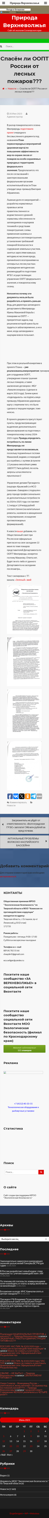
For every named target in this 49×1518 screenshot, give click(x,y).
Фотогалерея (6, 1494)
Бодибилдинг (16, 1513)
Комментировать (18, 802)
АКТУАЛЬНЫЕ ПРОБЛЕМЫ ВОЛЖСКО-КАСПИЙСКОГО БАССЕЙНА (23, 842)
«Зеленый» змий (23, 579)
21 (17, 1446)
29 (24, 1451)
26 (3, 1451)
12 (3, 1441)
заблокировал (24, 1049)
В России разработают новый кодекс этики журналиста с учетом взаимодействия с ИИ (21, 1272)
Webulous (34, 1513)
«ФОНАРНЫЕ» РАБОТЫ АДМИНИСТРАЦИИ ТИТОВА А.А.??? (23, 1339)
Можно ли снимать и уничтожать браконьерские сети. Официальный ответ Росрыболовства (20, 1352)
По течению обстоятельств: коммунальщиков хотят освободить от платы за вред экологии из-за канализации (24, 1283)
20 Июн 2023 (15, 113)
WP (26, 1513)
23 (31, 1446)
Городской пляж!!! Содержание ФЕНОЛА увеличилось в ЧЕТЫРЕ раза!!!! (23, 1392)
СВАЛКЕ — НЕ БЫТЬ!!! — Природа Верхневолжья (17, 1374)
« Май (3, 1454)
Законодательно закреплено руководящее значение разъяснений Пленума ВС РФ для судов (22, 1263)
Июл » (10, 1454)
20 (11, 1446)
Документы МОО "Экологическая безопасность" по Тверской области (24, 1482)
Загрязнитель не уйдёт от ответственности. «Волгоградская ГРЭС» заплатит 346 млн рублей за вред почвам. (25, 825)
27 (11, 1451)
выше (20, 531)
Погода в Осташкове (15, 10)
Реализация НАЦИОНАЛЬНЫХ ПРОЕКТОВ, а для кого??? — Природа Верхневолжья (23, 1335)
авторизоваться (8, 876)
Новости (12, 88)
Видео (3, 1475)
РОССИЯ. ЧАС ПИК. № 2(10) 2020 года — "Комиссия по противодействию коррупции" (22, 1347)
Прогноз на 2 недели (23, 12)
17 (38, 1441)
